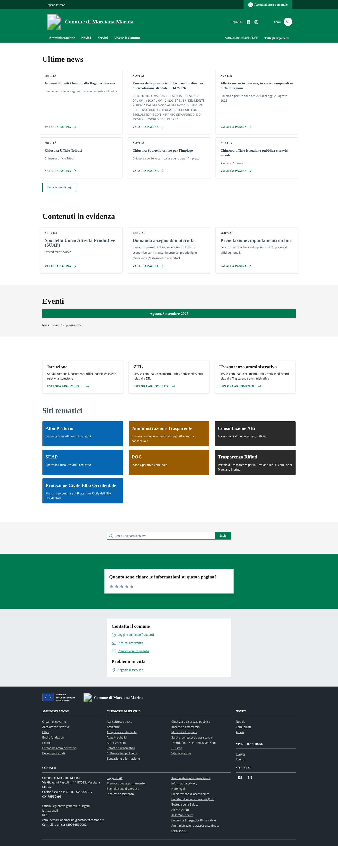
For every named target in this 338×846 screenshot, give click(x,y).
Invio (223, 535)
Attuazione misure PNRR (241, 37)
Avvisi (240, 732)
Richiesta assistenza (120, 793)
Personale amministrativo (59, 748)
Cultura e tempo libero (122, 753)
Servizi (102, 38)
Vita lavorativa (181, 753)
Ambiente (113, 726)
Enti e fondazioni (53, 737)
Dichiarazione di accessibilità (190, 793)
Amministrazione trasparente (190, 778)
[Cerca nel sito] (288, 22)
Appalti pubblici (117, 737)
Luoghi (240, 754)
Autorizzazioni (116, 742)
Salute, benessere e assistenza (191, 737)
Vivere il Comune (127, 38)
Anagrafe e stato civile (122, 732)
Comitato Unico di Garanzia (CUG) (193, 799)
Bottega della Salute (184, 804)
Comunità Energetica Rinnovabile (193, 820)
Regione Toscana (55, 5)
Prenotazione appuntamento (126, 783)
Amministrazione (62, 38)
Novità (86, 38)
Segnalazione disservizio (123, 788)
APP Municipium (182, 815)
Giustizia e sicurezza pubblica (190, 721)
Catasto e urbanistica (121, 748)
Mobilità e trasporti (184, 732)
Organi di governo (54, 721)
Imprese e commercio (185, 726)
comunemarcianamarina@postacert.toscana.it (73, 819)
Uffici (45, 732)
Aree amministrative (56, 726)
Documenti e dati (53, 753)
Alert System (180, 809)
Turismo (176, 748)
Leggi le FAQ (115, 778)
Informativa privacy (184, 783)
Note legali (178, 788)
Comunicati (243, 726)
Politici (46, 742)
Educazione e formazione (123, 758)
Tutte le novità (57, 187)
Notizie (240, 721)
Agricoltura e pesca (119, 721)
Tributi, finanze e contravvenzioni (193, 742)
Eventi (240, 759)
